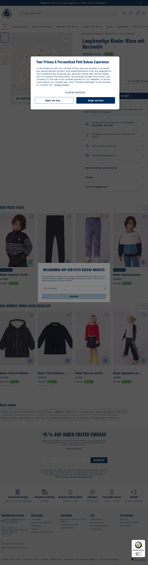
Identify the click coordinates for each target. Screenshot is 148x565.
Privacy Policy (62, 84)
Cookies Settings (75, 92)
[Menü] (143, 541)
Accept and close (95, 100)
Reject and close (52, 100)
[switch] (138, 554)
